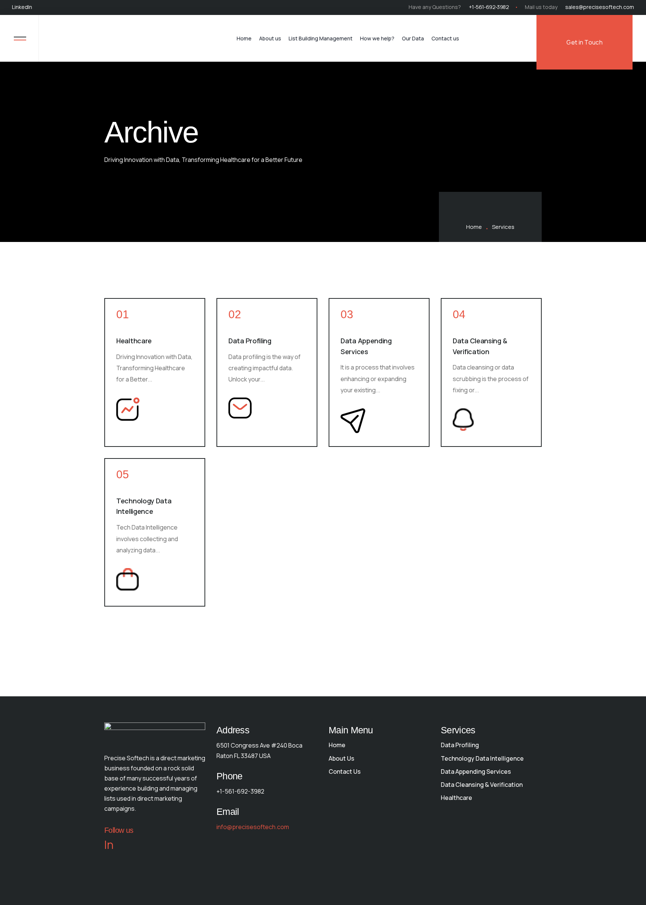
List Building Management (321, 38)
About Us (341, 758)
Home (244, 38)
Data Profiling (249, 340)
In (109, 844)
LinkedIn (22, 6)
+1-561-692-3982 (489, 6)
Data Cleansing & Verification (480, 346)
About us (270, 38)
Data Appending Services (366, 346)
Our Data (413, 38)
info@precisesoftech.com (252, 827)
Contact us (445, 38)
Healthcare (134, 340)
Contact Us (345, 771)
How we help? (377, 38)
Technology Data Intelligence (144, 506)
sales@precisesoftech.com (599, 6)
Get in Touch (584, 42)
